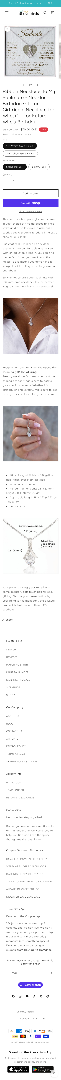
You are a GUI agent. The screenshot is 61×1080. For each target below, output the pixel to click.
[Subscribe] (51, 973)
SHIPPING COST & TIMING (21, 761)
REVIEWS (11, 657)
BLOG (9, 723)
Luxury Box (39, 166)
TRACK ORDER (15, 790)
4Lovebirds (24, 1042)
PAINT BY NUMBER (17, 672)
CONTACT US (14, 731)
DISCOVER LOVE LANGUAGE (23, 896)
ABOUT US (12, 716)
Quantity (7, 174)
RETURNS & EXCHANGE (20, 797)
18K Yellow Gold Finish (20, 153)
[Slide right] (37, 85)
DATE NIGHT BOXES (18, 679)
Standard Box (14, 166)
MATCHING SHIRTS (17, 664)
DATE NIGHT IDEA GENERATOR (24, 874)
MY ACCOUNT (14, 782)
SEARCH (11, 649)
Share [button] (9, 619)
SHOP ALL (12, 695)
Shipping (6, 134)
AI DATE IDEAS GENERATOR (22, 889)
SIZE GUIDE (13, 687)
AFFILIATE (12, 738)
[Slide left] (23, 85)
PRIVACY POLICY (16, 746)
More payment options (30, 211)
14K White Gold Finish (19, 145)
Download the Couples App (23, 916)
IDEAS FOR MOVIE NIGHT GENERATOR (29, 858)
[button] (7, 12)
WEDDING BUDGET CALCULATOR (26, 866)
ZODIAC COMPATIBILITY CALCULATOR (29, 881)
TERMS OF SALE (16, 753)
